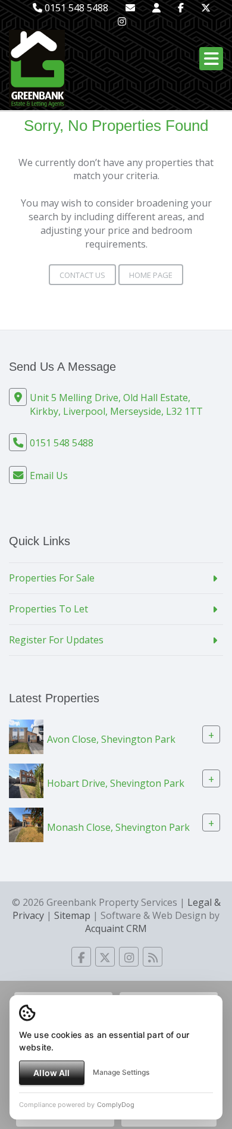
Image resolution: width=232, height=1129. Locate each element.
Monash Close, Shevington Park (118, 826)
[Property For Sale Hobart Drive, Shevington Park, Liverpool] (26, 779)
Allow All (51, 1073)
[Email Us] (130, 7)
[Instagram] (122, 21)
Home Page (151, 275)
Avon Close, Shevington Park (111, 738)
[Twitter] (206, 7)
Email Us (49, 475)
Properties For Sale (52, 577)
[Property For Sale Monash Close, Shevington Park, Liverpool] (26, 823)
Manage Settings (121, 1072)
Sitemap (72, 915)
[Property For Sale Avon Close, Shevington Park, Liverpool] (26, 735)
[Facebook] (181, 7)
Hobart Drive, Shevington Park (115, 782)
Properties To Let (48, 608)
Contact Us (82, 275)
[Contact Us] (156, 7)
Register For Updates (56, 639)
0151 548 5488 (75, 7)
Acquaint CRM (116, 928)
